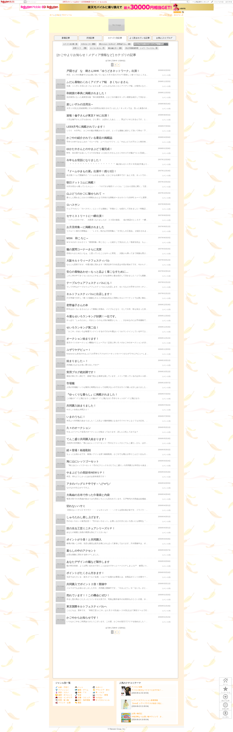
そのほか (99, 698)
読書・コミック (84, 698)
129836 (177, 12)
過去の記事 (225, 701)
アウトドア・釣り (103, 690)
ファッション (31, 2)
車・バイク (100, 692)
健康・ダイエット (65, 695)
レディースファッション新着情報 (145, 700)
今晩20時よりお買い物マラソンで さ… (147, 717)
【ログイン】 (178, 15)
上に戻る (225, 717)
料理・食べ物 (63, 700)
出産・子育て (63, 687)
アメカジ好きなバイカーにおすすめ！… (147, 690)
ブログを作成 (218, 2)
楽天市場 (228, 2)
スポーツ (99, 687)
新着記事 (225, 709)
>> (200, 2)
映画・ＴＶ (82, 692)
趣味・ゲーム (83, 690)
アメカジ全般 (137, 687)
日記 (58, 15)
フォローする (225, 692)
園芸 (79, 703)
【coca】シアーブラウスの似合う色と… (147, 703)
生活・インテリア (65, 698)
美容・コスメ (63, 692)
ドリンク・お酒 (64, 703)
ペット (80, 687)
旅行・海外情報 (84, 700)
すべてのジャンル (103, 700)
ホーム (52, 15)
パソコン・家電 (102, 695)
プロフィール (66, 15)
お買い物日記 (137, 714)
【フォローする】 (166, 15)
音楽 (79, 695)
